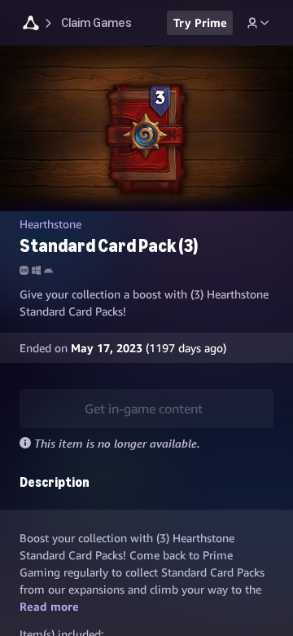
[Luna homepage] (31, 25)
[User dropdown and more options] (258, 23)
